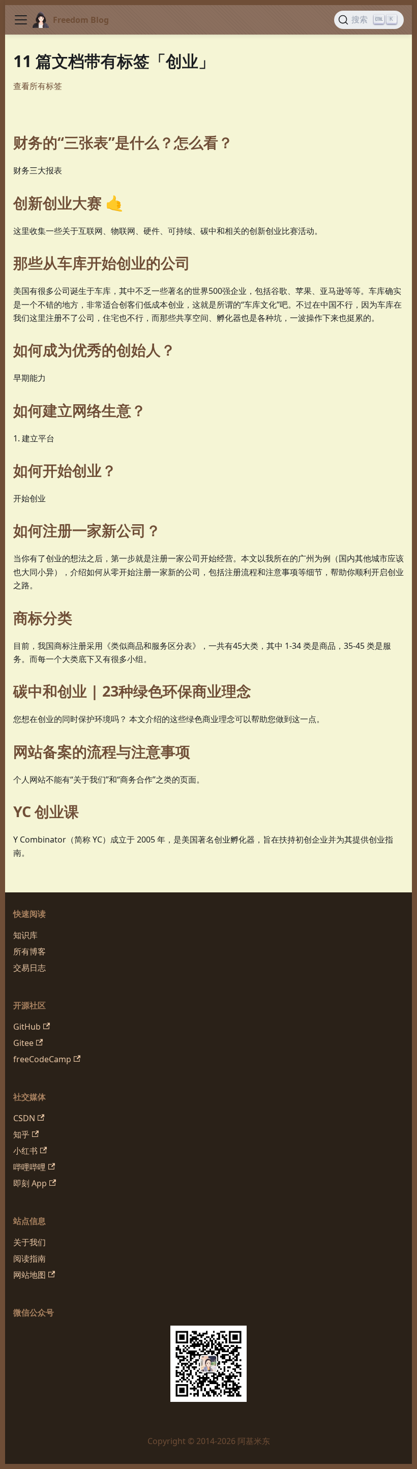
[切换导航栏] (20, 19)
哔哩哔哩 (29, 1167)
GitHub (27, 1026)
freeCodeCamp (42, 1059)
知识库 (25, 935)
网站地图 (29, 1274)
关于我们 (29, 1242)
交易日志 (29, 967)
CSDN (24, 1118)
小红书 (25, 1150)
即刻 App (30, 1183)
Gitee (23, 1042)
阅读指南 (29, 1258)
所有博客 (29, 951)
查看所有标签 (37, 86)
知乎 (21, 1134)
